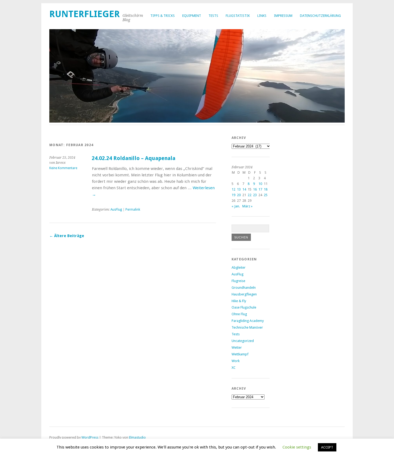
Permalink (132, 209)
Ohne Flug (239, 314)
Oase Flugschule (244, 307)
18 (265, 189)
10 (260, 184)
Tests (213, 16)
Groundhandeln (244, 288)
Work (236, 361)
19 (233, 195)
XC (234, 368)
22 (249, 195)
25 (265, 195)
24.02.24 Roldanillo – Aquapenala (133, 158)
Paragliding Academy (248, 321)
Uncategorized (243, 341)
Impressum (283, 16)
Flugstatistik (238, 16)
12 (233, 189)
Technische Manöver (247, 327)
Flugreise (238, 281)
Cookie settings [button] (297, 447)
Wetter (237, 347)
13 (239, 189)
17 (260, 189)
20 (239, 195)
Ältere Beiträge (66, 236)
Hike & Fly (239, 301)
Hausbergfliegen (244, 294)
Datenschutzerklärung (320, 16)
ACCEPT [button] (327, 447)
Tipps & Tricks (162, 16)
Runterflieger (84, 14)
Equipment (191, 16)
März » (247, 206)
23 (255, 195)
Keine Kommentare (63, 168)
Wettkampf (240, 354)
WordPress (89, 437)
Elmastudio (137, 437)
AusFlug (116, 209)
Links (261, 16)
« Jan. (236, 206)
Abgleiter (239, 267)
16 (255, 189)
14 (244, 189)
